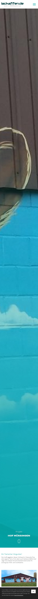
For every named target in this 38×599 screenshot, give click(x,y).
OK (33, 591)
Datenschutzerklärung (18, 595)
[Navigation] (34, 4)
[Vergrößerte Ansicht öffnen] (19, 578)
